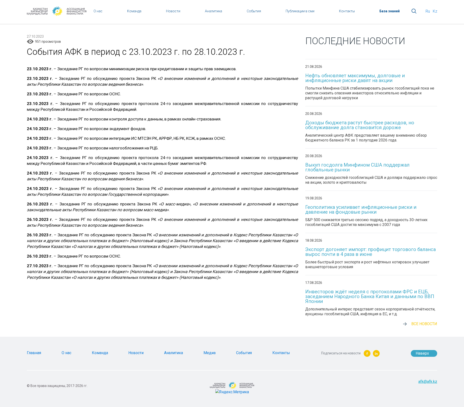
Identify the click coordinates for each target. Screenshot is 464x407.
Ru (428, 11)
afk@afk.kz (427, 381)
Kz (435, 11)
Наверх (422, 353)
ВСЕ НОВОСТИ (424, 324)
